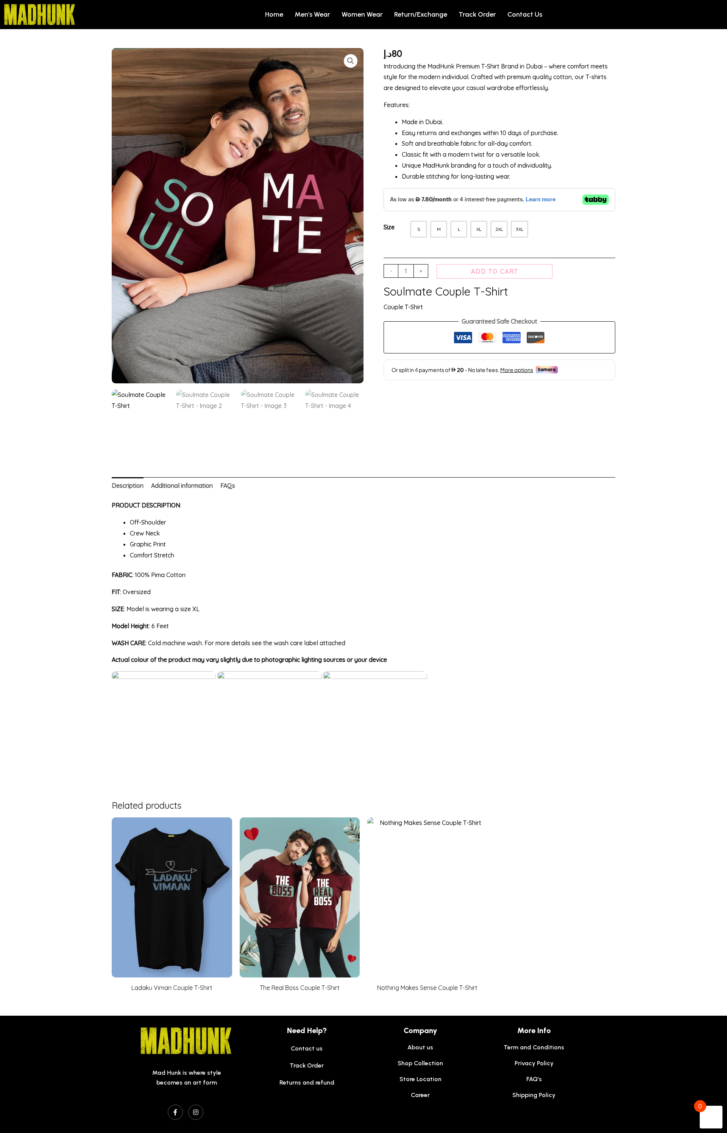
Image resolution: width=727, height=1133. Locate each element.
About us (420, 1047)
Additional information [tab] (182, 485)
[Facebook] (175, 1112)
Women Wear (362, 14)
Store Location (420, 1079)
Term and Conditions (534, 1047)
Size (389, 227)
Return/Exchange (420, 14)
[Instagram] (195, 1112)
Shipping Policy (533, 1095)
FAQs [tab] (227, 485)
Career (420, 1095)
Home (274, 14)
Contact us (524, 14)
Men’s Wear (312, 14)
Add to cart (494, 271)
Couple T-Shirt (403, 307)
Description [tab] (128, 485)
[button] (350, 61)
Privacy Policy (534, 1063)
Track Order (477, 14)
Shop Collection (420, 1063)
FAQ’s (534, 1079)
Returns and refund (306, 1082)
